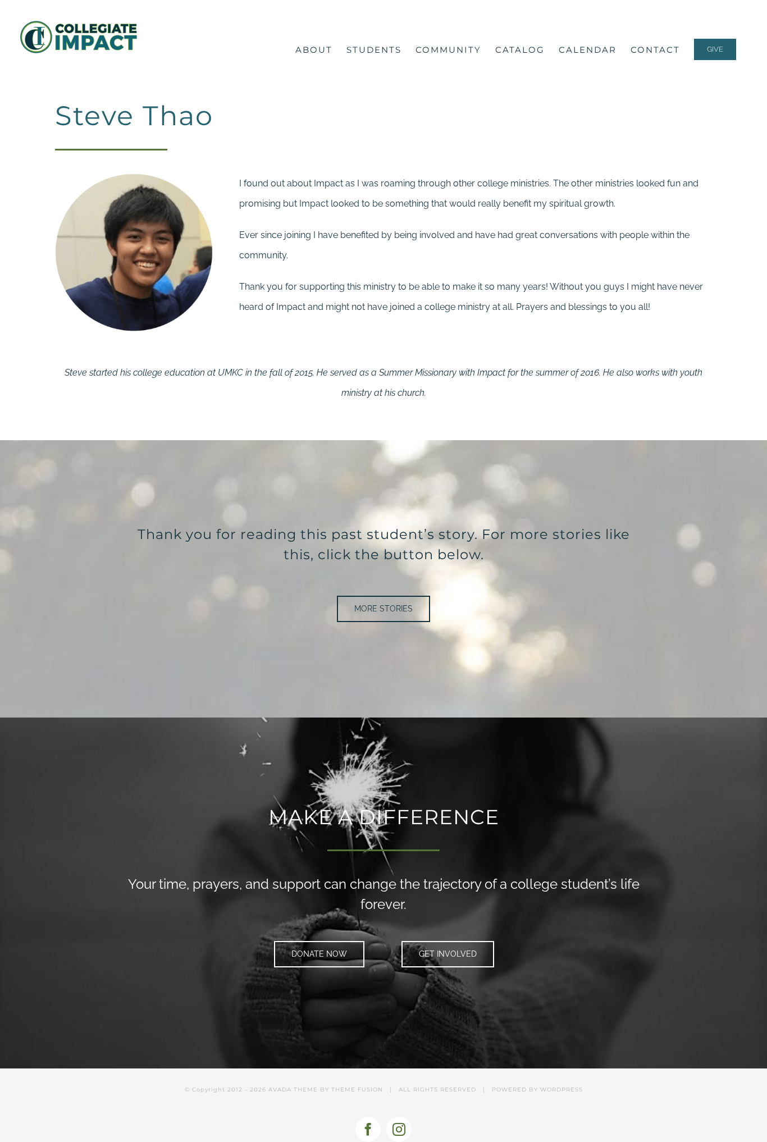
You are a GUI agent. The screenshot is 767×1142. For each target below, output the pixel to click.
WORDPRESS (561, 1089)
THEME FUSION (357, 1089)
